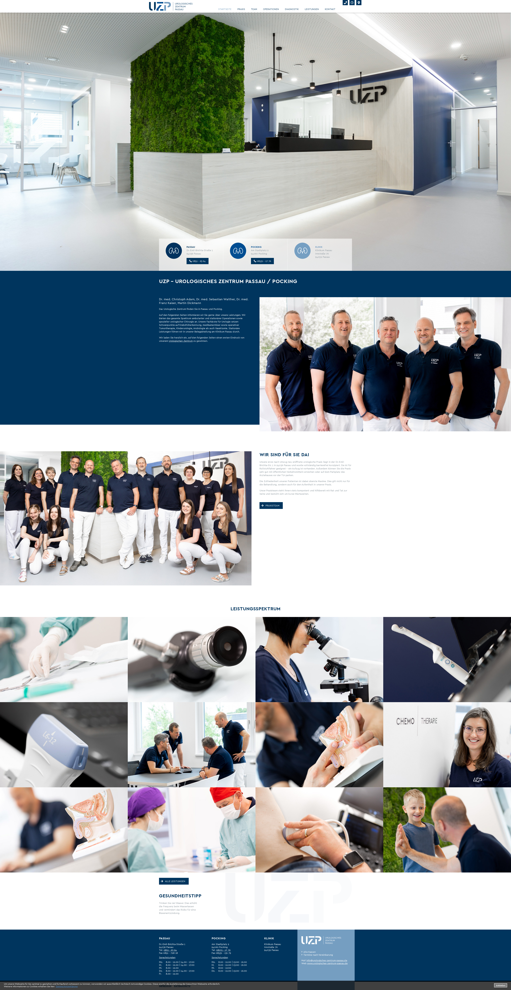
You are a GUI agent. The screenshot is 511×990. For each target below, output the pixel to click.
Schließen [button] (500, 985)
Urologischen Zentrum (181, 340)
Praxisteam (272, 505)
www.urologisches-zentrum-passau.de (327, 963)
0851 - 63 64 (199, 261)
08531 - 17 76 (263, 261)
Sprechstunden (167, 957)
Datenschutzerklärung (67, 986)
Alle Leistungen (175, 881)
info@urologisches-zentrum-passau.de (326, 960)
